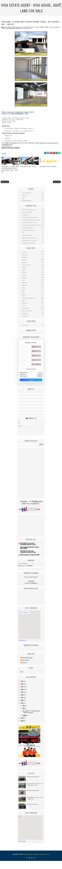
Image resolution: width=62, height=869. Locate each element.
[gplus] (32, 857)
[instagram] (35, 857)
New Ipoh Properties (27, 658)
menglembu (25, 313)
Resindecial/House (26, 200)
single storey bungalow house (29, 238)
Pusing (23, 288)
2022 (22, 718)
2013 (22, 687)
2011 (22, 681)
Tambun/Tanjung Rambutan (29, 298)
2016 (22, 695)
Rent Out (25, 28)
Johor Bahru (25, 325)
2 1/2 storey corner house (29, 209)
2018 (22, 700)
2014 (22, 689)
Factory (37, 27)
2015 (22, 692)
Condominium (25, 215)
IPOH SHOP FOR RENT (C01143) (33, 804)
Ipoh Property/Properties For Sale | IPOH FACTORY (29, 547)
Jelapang (24, 277)
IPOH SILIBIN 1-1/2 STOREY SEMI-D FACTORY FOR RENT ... (31, 712)
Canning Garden (26, 265)
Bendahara (25, 257)
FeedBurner (34, 583)
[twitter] (29, 857)
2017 (22, 698)
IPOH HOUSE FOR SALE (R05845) (48, 166)
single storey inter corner (28, 243)
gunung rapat (25, 308)
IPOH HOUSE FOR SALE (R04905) (33, 790)
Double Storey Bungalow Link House (31, 220)
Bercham (24, 260)
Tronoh (24, 305)
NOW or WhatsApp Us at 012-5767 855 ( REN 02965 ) (20, 143)
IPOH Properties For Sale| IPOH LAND (29, 555)
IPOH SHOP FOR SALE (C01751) (28, 166)
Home (21, 672)
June (24, 706)
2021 (22, 703)
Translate (29, 566)
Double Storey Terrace (27, 227)
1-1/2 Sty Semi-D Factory (28, 27)
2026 (38, 364)
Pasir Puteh (25, 283)
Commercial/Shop (26, 193)
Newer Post (5, 182)
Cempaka (24, 267)
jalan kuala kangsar (27, 311)
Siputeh (24, 295)
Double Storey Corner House (29, 222)
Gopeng (24, 275)
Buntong (24, 262)
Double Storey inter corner (29, 230)
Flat (23, 232)
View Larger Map (22, 640)
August (24, 715)
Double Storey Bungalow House (30, 217)
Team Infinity (25, 660)
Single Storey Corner (27, 235)
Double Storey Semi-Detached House (31, 225)
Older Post (56, 182)
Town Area (24, 303)
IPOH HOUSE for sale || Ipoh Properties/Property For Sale (28, 544)
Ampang (24, 252)
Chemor (24, 270)
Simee (23, 293)
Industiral (24, 195)
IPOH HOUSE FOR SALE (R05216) (33, 776)
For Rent (51, 27)
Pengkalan (24, 285)
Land (23, 198)
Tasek (23, 300)
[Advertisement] (20, 17)
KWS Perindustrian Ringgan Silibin (14, 28)
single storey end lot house (29, 240)
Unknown (24, 663)
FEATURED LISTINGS (43, 27)
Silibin (29, 28)
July (24, 708)
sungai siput (25, 316)
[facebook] (27, 857)
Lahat (23, 280)
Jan (33, 364)
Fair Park (24, 272)
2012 (22, 684)
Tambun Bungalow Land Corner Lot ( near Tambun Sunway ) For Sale (35, 784)
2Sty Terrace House (27, 212)
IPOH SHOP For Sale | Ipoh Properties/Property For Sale (28, 551)
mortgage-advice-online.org (31, 383)
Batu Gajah (25, 254)
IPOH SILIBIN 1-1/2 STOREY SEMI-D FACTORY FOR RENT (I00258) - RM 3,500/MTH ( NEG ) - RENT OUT (10, 169)
